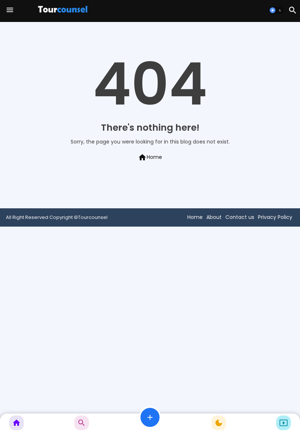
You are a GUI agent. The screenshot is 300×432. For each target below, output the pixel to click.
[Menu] (10, 10)
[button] (276, 10)
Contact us (239, 217)
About (214, 217)
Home (150, 157)
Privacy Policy (275, 217)
